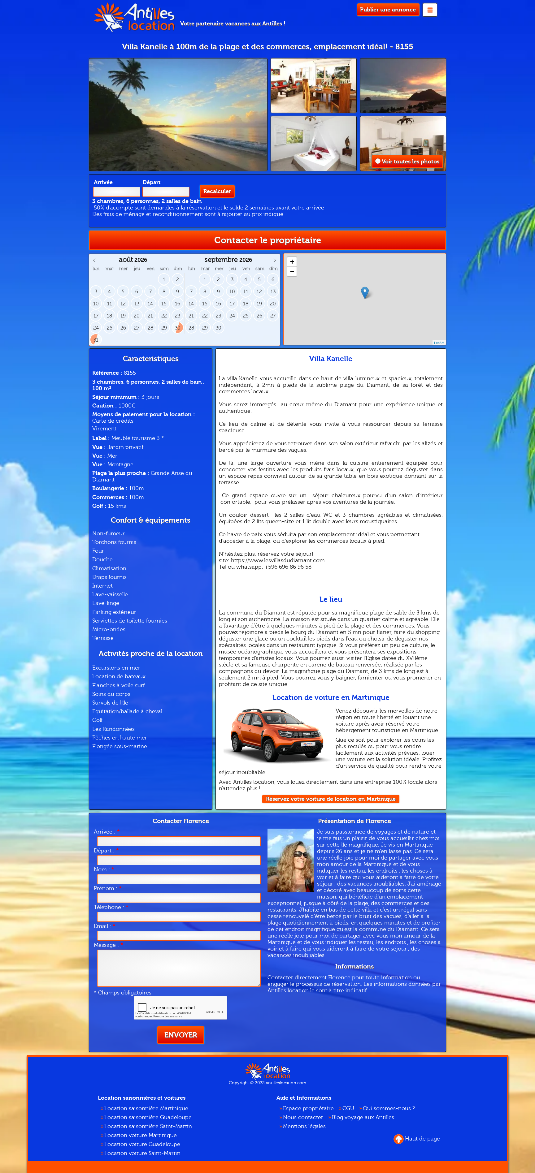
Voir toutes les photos (410, 161)
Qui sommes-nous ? (389, 1108)
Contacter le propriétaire (267, 240)
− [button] (292, 271)
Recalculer (217, 191)
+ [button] (292, 261)
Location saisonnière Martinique (146, 1108)
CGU (348, 1108)
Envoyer (180, 1035)
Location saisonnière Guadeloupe (148, 1117)
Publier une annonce (388, 9)
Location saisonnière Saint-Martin (148, 1126)
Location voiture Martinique (140, 1135)
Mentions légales (304, 1126)
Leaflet (439, 342)
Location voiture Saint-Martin (142, 1153)
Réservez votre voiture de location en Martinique (331, 799)
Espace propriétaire (308, 1108)
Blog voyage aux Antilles (363, 1117)
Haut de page (422, 1139)
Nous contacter (303, 1117)
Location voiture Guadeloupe (142, 1144)
